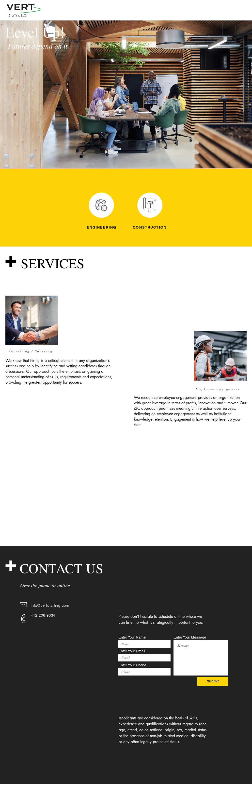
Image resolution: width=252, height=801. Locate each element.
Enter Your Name (132, 637)
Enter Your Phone (132, 665)
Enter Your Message (189, 637)
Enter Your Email (131, 651)
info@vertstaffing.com (50, 605)
